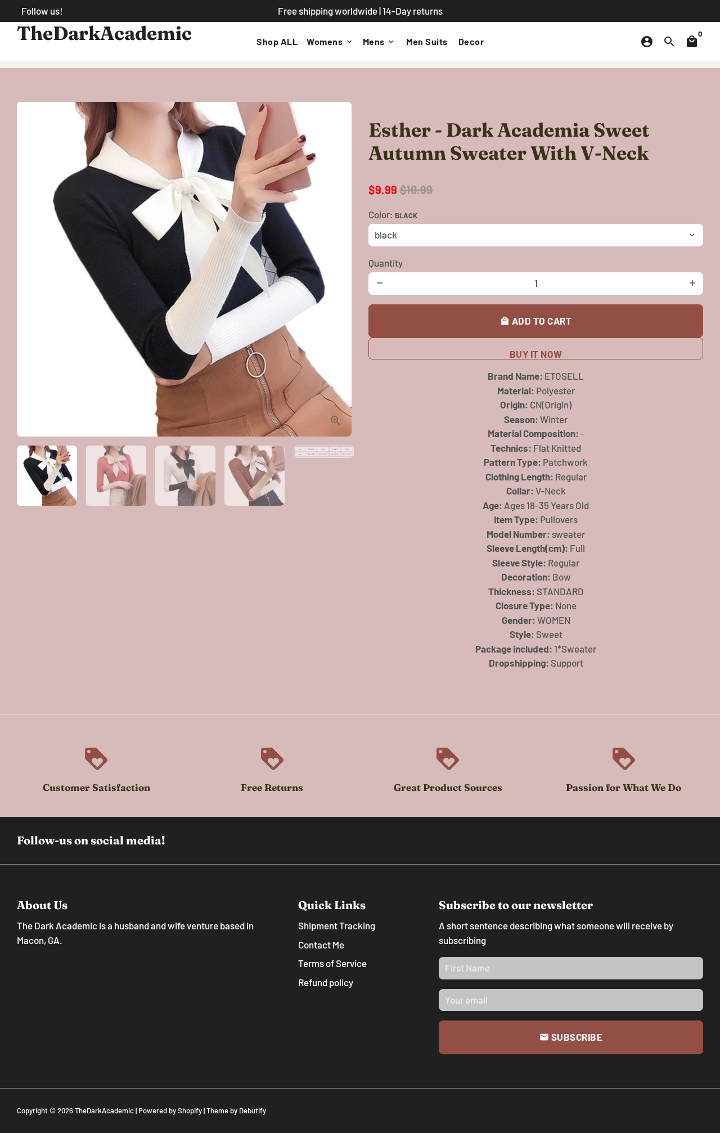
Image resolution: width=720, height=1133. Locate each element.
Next (336, 269)
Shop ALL (277, 41)
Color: (392, 214)
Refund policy (325, 982)
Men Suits (427, 41)
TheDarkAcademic (104, 1110)
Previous (32, 269)
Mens (379, 41)
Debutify (252, 1110)
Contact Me (321, 944)
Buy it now (536, 353)
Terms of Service (332, 963)
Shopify (190, 1110)
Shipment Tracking (336, 925)
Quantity (385, 262)
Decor (471, 41)
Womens (330, 41)
